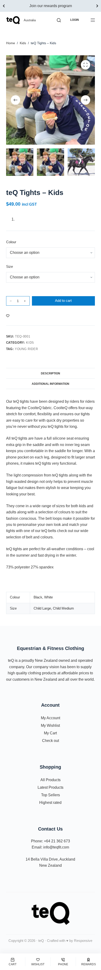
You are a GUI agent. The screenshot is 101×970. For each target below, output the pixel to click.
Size (9, 266)
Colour (11, 242)
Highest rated (50, 803)
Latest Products (50, 787)
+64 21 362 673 (57, 841)
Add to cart (63, 301)
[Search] (59, 20)
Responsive (83, 941)
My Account (50, 718)
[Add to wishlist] (7, 315)
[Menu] (93, 20)
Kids (30, 342)
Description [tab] (50, 373)
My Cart (50, 733)
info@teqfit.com (56, 847)
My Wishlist (50, 725)
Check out (50, 741)
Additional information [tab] (50, 383)
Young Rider (26, 349)
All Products (50, 780)
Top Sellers (50, 795)
